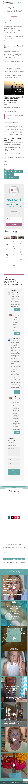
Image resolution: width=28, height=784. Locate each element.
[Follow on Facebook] (9, 517)
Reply (17, 309)
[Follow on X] (12, 517)
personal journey (11, 11)
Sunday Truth (18, 11)
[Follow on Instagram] (15, 517)
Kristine (13, 338)
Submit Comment (14, 472)
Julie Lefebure (11, 10)
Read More (7, 261)
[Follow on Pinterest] (19, 517)
